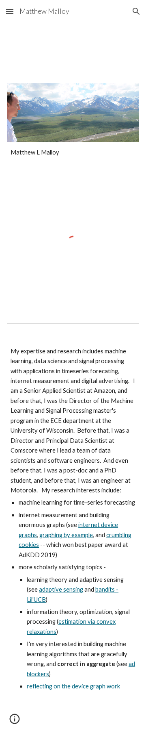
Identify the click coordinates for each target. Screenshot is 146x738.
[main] (73, 152)
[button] (9, 11)
